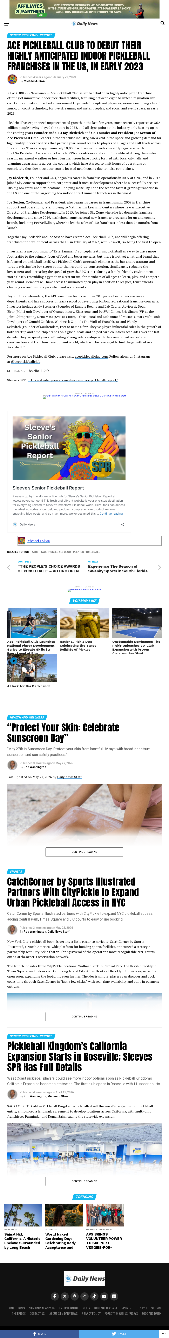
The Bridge (19, 1313)
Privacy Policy (91, 1313)
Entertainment (69, 1308)
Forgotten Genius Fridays (121, 1313)
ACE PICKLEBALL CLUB (56, 552)
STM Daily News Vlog (42, 1308)
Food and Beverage (105, 1308)
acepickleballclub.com (91, 356)
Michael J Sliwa (34, 81)
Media (86, 1308)
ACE (35, 552)
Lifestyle (141, 1308)
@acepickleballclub (25, 361)
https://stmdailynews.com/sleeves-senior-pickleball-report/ (73, 380)
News (21, 1308)
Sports (126, 1308)
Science (156, 1308)
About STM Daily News (63, 1313)
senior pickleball (87, 552)
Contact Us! (37, 1313)
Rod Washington (35, 767)
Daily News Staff (69, 777)
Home (11, 1308)
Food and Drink (151, 1313)
